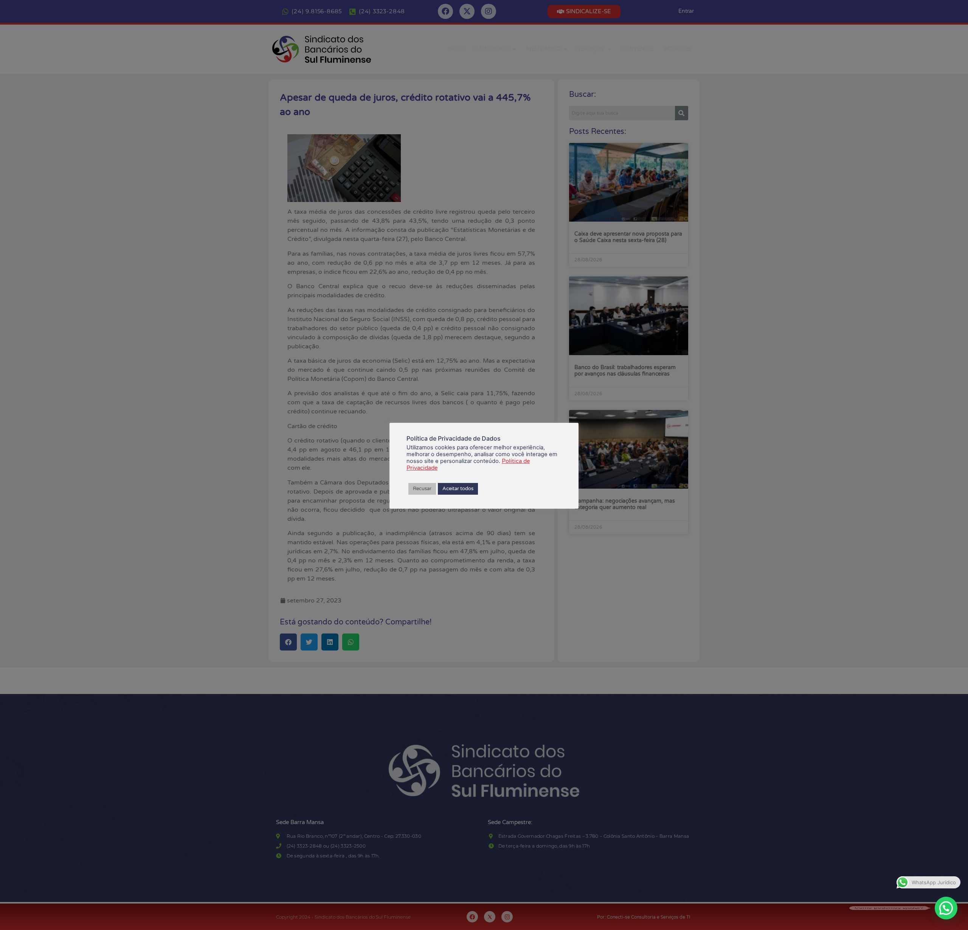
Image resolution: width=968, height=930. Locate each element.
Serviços (590, 49)
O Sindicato (491, 49)
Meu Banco (543, 49)
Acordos (677, 49)
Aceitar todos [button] (457, 489)
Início (455, 49)
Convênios (637, 49)
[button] (946, 908)
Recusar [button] (422, 489)
